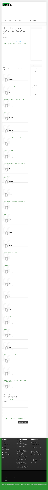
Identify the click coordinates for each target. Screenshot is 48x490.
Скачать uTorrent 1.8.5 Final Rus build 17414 (36, 460)
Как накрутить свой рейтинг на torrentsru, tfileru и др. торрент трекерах (36, 445)
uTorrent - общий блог (14, 23)
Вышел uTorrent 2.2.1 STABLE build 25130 (22, 467)
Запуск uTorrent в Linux (35, 442)
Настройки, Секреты (35, 82)
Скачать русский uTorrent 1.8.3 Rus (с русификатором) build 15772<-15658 (22, 463)
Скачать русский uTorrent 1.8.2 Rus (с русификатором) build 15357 (22, 444)
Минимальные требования (36, 79)
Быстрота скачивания (36, 69)
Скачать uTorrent (36, 92)
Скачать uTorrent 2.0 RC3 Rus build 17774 (36, 457)
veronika (11, 258)
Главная (6, 23)
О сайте (35, 87)
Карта (35, 73)
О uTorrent (35, 85)
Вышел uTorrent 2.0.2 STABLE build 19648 (36, 455)
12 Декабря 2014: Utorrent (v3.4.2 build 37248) (22, 448)
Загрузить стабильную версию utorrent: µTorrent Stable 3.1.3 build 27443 (35, 452)
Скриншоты (36, 94)
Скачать (35, 89)
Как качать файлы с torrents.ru (36, 449)
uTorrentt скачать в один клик (21, 454)
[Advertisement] (28, 12)
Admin (5, 36)
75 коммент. (5, 37)
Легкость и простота (35, 76)
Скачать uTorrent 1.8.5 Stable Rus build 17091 (22, 441)
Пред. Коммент (5, 65)
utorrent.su (14, 485)
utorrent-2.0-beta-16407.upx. (18, 41)
